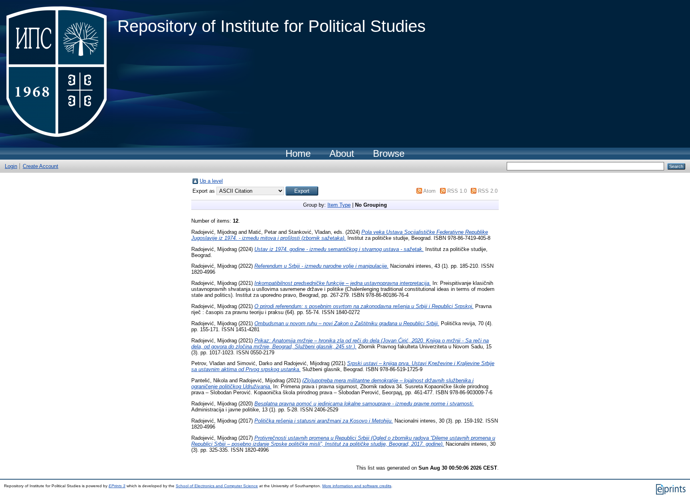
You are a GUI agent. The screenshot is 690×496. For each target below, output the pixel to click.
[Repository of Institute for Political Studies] (58, 74)
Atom (429, 191)
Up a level (211, 181)
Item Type (339, 205)
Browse (388, 153)
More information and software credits (356, 486)
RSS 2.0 (488, 191)
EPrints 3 (117, 486)
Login (11, 166)
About (341, 153)
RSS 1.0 (457, 191)
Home (298, 153)
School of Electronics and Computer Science (217, 486)
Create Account (40, 166)
